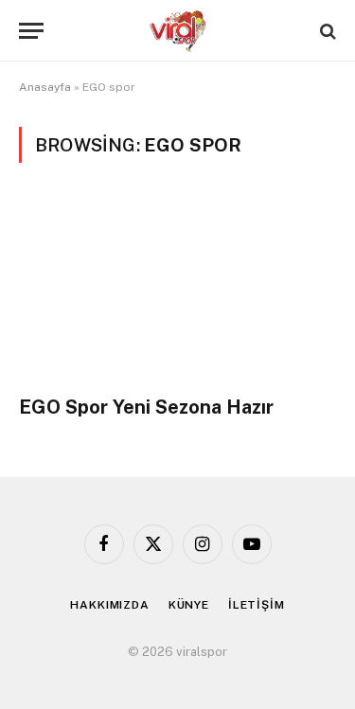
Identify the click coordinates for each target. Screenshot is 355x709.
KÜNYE (189, 605)
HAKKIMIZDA (109, 605)
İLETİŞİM (256, 605)
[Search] (326, 30)
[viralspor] (178, 31)
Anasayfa (45, 87)
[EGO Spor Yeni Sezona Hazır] (177, 290)
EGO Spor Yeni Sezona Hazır (146, 407)
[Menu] (31, 30)
